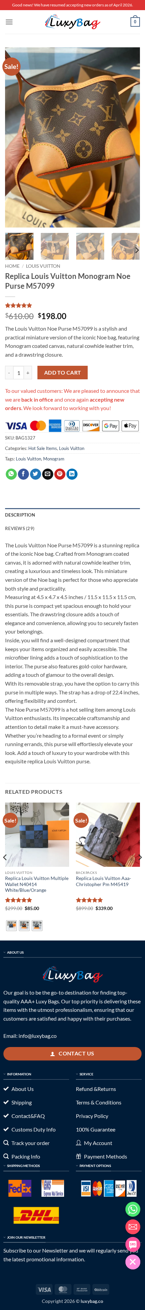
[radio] (11, 926)
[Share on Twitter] (35, 474)
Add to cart (62, 373)
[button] (9, 22)
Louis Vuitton (43, 266)
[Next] (129, 137)
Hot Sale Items (42, 448)
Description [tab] (20, 515)
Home (12, 266)
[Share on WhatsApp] (11, 474)
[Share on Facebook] (23, 474)
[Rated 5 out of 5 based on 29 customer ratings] (72, 305)
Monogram (53, 458)
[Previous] (16, 137)
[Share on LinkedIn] (72, 474)
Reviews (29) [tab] (19, 528)
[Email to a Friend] (47, 474)
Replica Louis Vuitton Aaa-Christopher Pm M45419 (103, 881)
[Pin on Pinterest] (59, 474)
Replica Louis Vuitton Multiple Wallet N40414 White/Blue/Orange (36, 884)
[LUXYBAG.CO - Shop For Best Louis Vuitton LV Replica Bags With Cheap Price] (72, 22)
